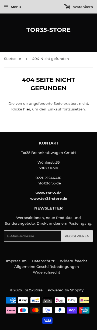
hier (26, 109)
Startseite (12, 58)
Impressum (16, 261)
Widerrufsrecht (73, 261)
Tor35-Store (48, 29)
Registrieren (77, 236)
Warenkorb (82, 7)
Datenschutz (43, 261)
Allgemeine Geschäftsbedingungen (46, 266)
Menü (16, 7)
